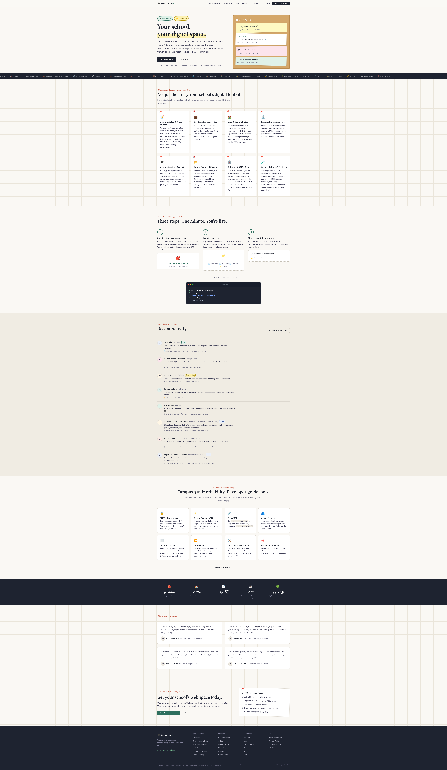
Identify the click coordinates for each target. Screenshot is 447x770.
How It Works (186, 59)
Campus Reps (223, 755)
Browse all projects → (278, 330)
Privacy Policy (274, 741)
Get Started (197, 738)
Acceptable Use (275, 744)
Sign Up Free (165, 59)
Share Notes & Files (200, 741)
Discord (246, 751)
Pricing (244, 3)
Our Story (254, 3)
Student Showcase (200, 751)
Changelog (222, 751)
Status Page (222, 748)
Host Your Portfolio (200, 744)
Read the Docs (191, 713)
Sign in (267, 3)
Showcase (228, 3)
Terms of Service (275, 738)
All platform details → (223, 567)
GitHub (246, 755)
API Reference (223, 744)
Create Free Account (169, 713)
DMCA (271, 748)
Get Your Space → (281, 3)
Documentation (224, 738)
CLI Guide (221, 741)
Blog (245, 741)
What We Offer (214, 3)
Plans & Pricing (198, 755)
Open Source (249, 748)
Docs (237, 3)
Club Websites (198, 748)
